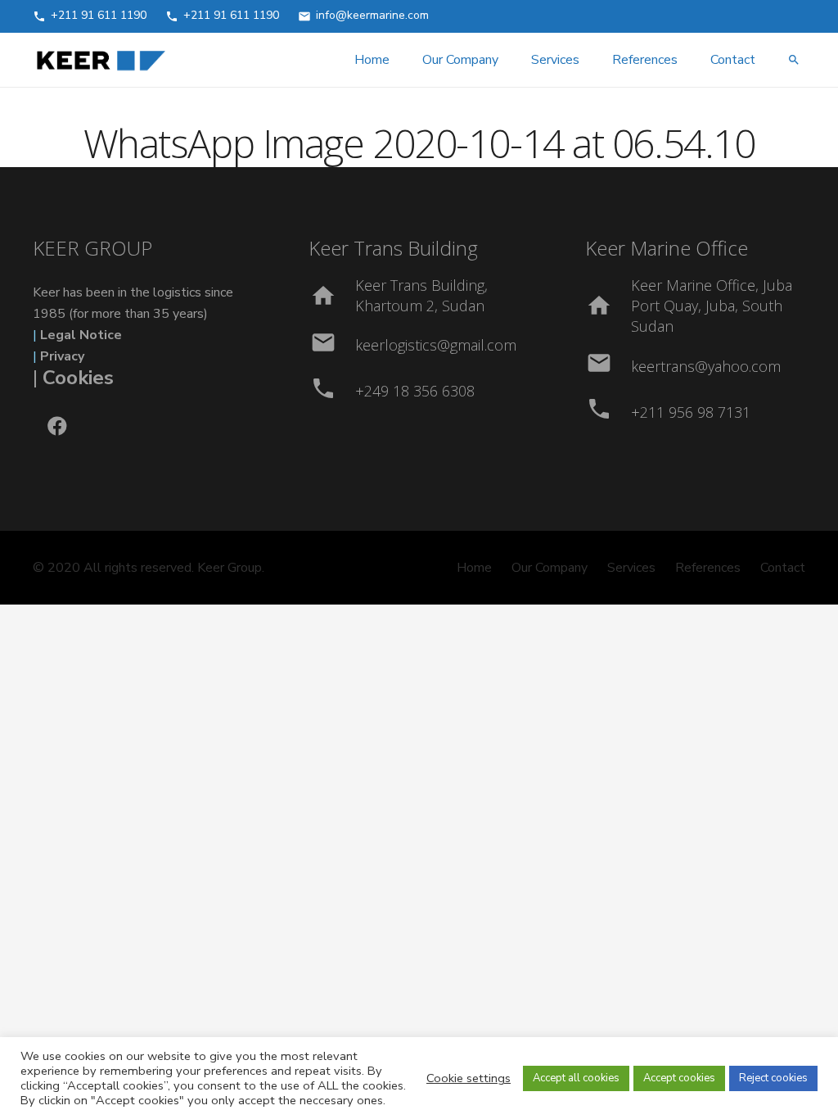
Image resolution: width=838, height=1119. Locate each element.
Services (631, 568)
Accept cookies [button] (679, 1078)
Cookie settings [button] (468, 1078)
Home (474, 568)
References (708, 568)
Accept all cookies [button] (576, 1078)
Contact (782, 568)
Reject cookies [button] (773, 1078)
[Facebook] (57, 426)
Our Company (549, 568)
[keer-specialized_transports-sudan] (101, 60)
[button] (793, 60)
